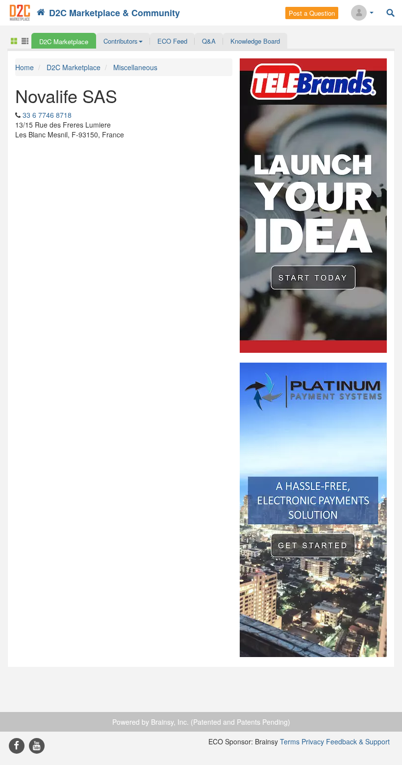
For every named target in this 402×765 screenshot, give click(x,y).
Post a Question (312, 13)
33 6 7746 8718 (47, 115)
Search (390, 13)
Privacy (313, 741)
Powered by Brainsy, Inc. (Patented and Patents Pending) (201, 722)
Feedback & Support (358, 741)
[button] (123, 41)
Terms (290, 741)
